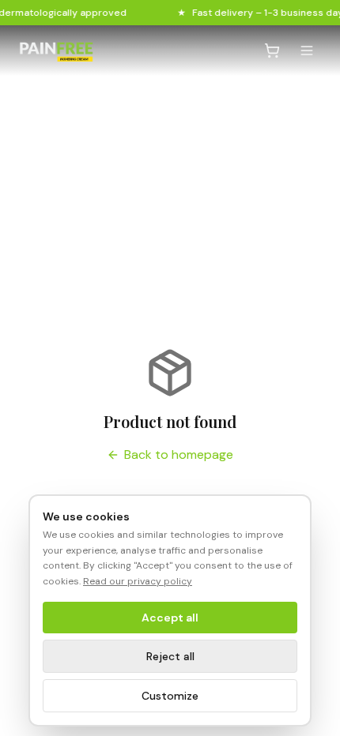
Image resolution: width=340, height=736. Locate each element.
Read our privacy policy (137, 581)
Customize (170, 696)
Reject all (170, 656)
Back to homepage (178, 454)
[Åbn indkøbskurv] (272, 50)
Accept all (170, 617)
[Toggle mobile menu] (307, 50)
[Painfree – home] (56, 51)
